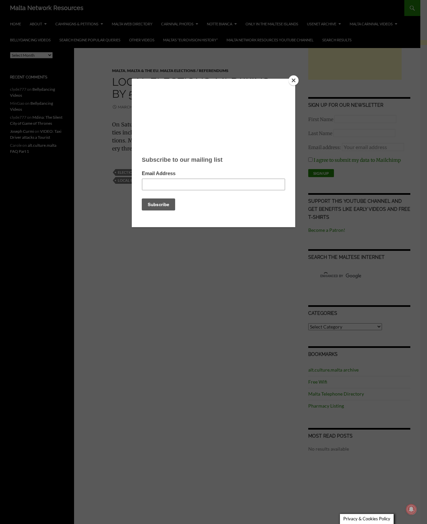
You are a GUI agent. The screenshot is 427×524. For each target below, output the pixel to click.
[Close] (294, 80)
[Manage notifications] (411, 509)
